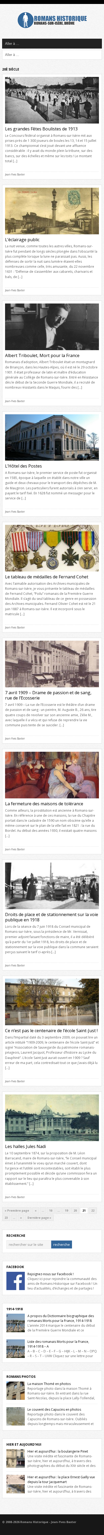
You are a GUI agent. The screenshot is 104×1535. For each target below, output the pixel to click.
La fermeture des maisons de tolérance (44, 804)
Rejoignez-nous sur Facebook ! (50, 1274)
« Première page (17, 1210)
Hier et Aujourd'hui (23, 1444)
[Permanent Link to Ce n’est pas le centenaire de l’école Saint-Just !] (52, 1026)
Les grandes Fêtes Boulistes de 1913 (41, 129)
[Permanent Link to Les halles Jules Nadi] (52, 1142)
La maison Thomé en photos (49, 1384)
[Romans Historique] (52, 27)
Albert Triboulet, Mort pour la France (42, 355)
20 (75, 1210)
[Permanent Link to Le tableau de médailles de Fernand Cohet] (52, 573)
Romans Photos (20, 1376)
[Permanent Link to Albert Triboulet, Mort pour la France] (52, 351)
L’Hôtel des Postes (23, 466)
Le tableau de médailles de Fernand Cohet (46, 577)
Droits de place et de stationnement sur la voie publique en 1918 (51, 917)
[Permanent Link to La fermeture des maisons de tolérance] (52, 800)
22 (92, 1210)
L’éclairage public (22, 240)
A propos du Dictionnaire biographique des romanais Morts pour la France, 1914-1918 (60, 1318)
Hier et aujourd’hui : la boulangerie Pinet (57, 1451)
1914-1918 (14, 1309)
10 (50, 1210)
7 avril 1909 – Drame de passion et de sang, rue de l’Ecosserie (48, 695)
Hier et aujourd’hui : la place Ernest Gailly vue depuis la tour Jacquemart (61, 1479)
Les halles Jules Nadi (25, 1146)
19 (66, 1210)
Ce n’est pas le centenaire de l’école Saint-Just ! (51, 1030)
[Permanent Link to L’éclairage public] (52, 236)
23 (6, 1218)
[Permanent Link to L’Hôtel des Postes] (52, 462)
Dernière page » (39, 1218)
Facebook (15, 1267)
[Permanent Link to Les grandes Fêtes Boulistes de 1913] (52, 125)
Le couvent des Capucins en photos (54, 1409)
